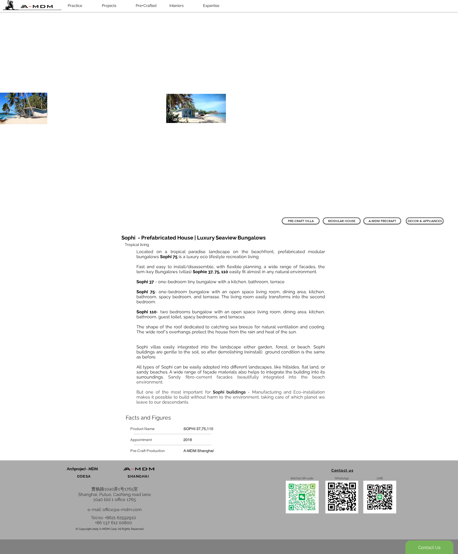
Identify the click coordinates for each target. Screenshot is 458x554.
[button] (82, 469)
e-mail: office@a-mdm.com (115, 509)
